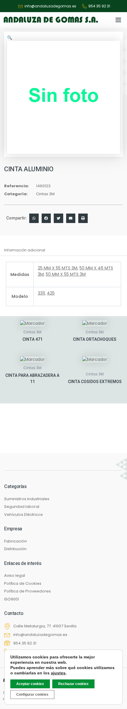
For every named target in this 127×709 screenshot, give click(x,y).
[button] (118, 20)
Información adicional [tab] (24, 250)
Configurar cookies (32, 694)
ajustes (58, 673)
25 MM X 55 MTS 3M (57, 268)
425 (51, 293)
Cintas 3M (45, 194)
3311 (41, 293)
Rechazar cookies (73, 684)
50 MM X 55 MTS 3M (66, 274)
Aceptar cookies (30, 684)
